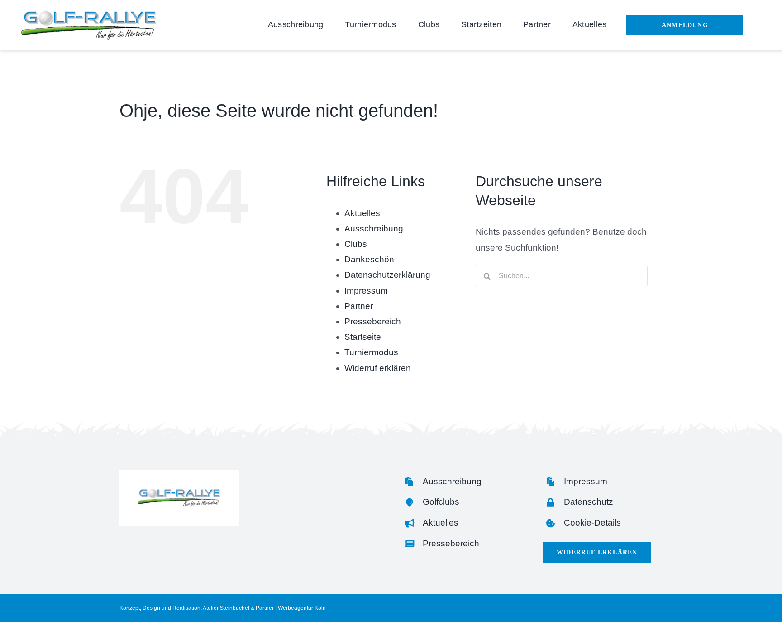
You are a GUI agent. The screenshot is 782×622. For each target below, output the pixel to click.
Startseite (362, 337)
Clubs (355, 244)
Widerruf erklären (377, 368)
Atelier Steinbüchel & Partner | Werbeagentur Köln (264, 608)
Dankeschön (369, 259)
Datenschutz (588, 501)
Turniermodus (371, 352)
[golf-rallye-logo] (89, 13)
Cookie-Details (592, 522)
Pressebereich (372, 321)
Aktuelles (362, 213)
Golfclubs (441, 501)
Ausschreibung (373, 228)
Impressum (366, 290)
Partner (358, 306)
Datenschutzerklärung (387, 275)
